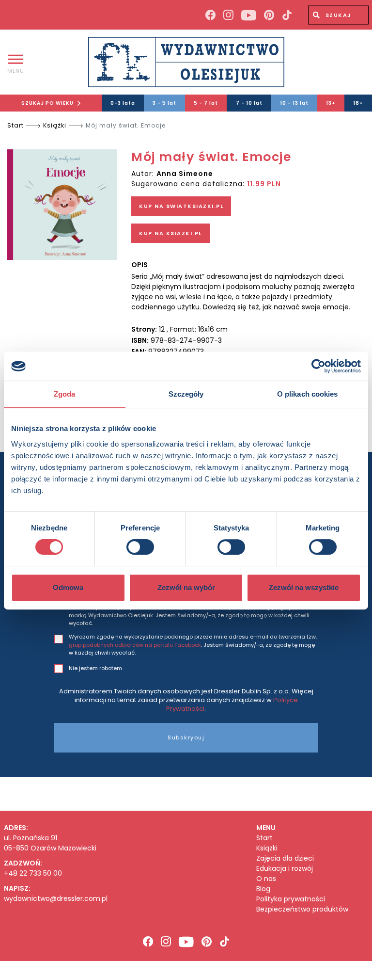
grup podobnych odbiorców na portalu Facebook (135, 645)
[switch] (140, 547)
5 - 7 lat (206, 103)
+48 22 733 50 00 (33, 873)
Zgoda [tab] (65, 394)
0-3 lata (122, 103)
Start (15, 125)
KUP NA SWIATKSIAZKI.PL (181, 206)
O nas (266, 879)
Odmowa (68, 587)
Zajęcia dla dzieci (285, 858)
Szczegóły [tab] (186, 394)
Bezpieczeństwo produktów (302, 909)
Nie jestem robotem (95, 668)
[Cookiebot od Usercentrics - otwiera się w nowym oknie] (318, 366)
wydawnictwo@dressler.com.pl (56, 898)
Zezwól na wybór (186, 587)
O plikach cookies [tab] (307, 394)
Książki (54, 125)
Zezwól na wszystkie (304, 587)
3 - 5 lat (164, 103)
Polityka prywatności (290, 899)
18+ (358, 103)
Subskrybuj (186, 737)
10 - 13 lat (294, 103)
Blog (263, 889)
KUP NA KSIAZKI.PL (170, 233)
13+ (331, 103)
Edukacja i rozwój (284, 869)
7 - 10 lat (249, 103)
